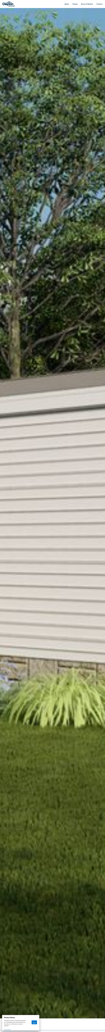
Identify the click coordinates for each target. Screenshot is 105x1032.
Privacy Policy (7, 1029)
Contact (99, 4)
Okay (34, 1023)
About (67, 4)
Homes (74, 4)
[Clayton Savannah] (8, 4)
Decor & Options (87, 4)
